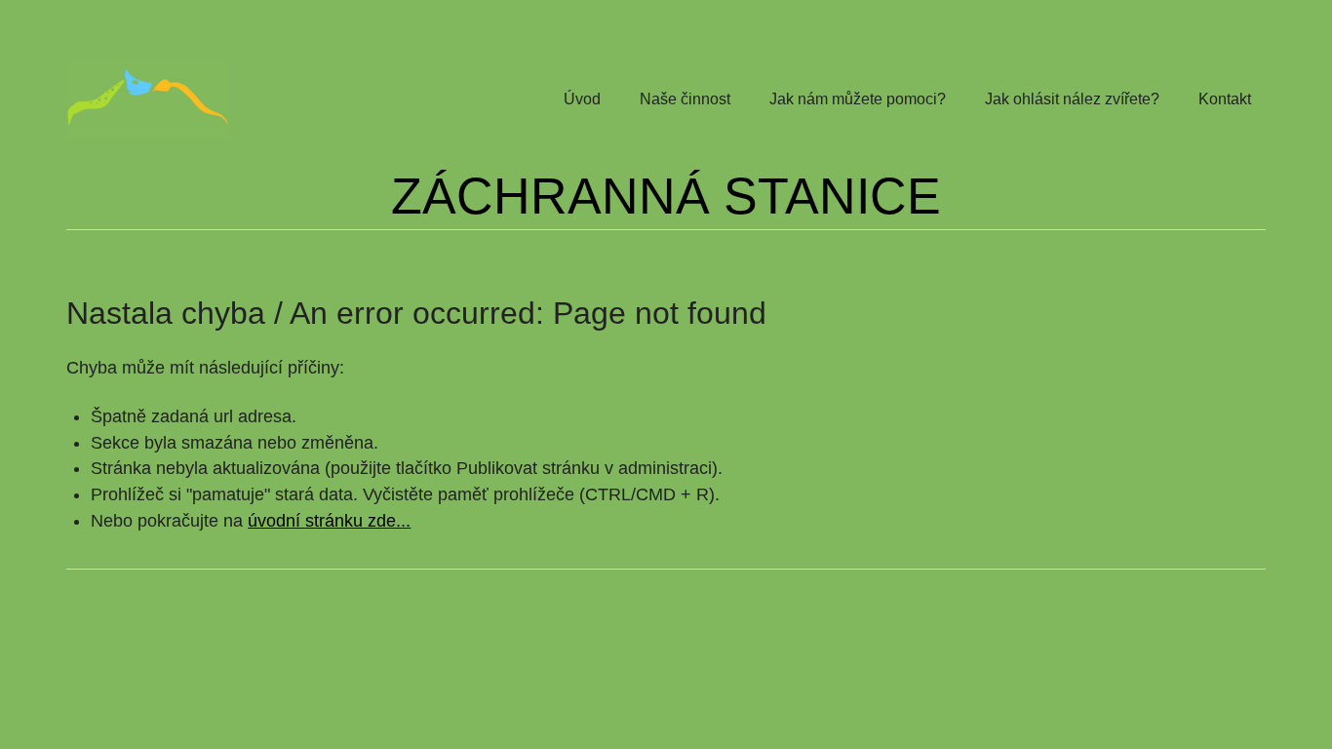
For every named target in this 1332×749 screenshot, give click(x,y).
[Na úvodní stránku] (148, 99)
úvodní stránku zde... (329, 521)
